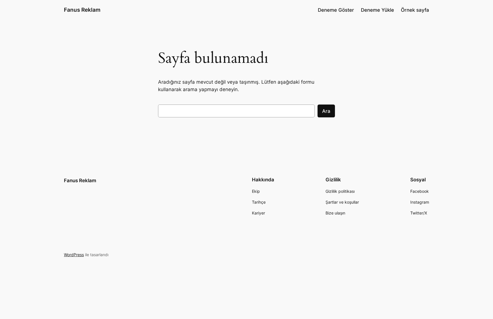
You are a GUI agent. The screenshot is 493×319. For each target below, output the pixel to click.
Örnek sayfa (415, 10)
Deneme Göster (336, 10)
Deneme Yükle (377, 10)
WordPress (74, 254)
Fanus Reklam (82, 9)
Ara (326, 111)
